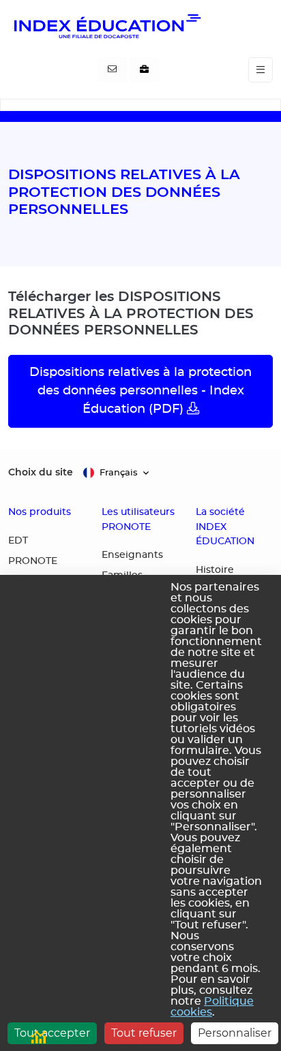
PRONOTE (32, 561)
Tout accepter (52, 1032)
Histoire (215, 570)
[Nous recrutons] (144, 70)
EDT (18, 541)
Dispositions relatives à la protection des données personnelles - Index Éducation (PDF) (140, 390)
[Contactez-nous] (112, 70)
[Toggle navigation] (260, 69)
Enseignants (132, 555)
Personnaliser (234, 1032)
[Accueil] (106, 25)
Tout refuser (144, 1032)
